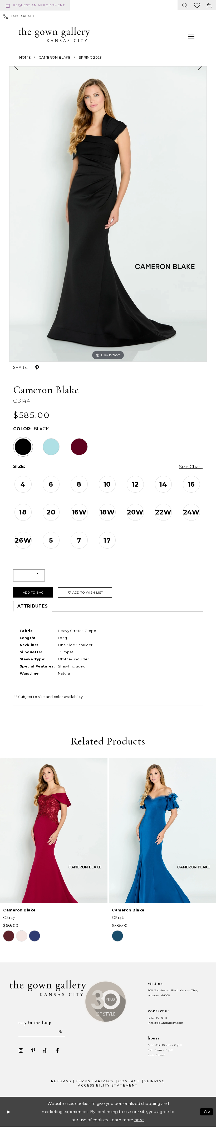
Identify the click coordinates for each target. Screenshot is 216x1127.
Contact (129, 1081)
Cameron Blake (55, 57)
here (139, 1119)
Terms (83, 1081)
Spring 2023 (90, 57)
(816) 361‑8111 (157, 1017)
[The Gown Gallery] (54, 34)
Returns (61, 1081)
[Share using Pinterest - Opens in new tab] (37, 367)
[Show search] (185, 5)
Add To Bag (33, 592)
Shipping (154, 1081)
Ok (207, 1111)
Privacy (104, 1081)
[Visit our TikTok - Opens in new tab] (45, 1050)
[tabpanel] (108, 214)
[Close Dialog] (8, 1111)
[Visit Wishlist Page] (197, 5)
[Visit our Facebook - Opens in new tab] (57, 1050)
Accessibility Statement (108, 1085)
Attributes (32, 606)
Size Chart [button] (191, 466)
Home (25, 57)
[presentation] (53, 830)
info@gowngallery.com (165, 1022)
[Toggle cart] (209, 5)
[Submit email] (60, 1031)
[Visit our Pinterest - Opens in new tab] (33, 1050)
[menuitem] (36, 5)
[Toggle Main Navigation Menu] (191, 36)
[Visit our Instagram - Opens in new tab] (21, 1050)
